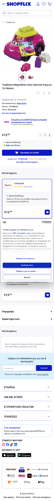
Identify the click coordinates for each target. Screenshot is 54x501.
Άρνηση (27, 277)
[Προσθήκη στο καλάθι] (47, 212)
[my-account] (38, 4)
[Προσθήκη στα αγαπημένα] (38, 93)
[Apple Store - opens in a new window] (9, 455)
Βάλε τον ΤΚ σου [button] (13, 145)
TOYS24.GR (22, 159)
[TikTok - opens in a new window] (12, 444)
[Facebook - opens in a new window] (8, 444)
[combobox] (27, 13)
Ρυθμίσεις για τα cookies (26, 271)
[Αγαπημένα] (44, 4)
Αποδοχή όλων (27, 265)
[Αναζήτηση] (5, 13)
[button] (3, 4)
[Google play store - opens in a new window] (24, 455)
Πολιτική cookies (23, 497)
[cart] (50, 4)
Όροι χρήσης (9, 497)
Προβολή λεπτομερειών (25, 259)
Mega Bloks (21, 103)
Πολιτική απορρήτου (41, 497)
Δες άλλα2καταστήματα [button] (27, 162)
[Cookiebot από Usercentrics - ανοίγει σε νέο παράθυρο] (40, 222)
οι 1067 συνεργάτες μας (20, 233)
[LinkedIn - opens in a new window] (16, 444)
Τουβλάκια (10, 22)
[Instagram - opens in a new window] (4, 444)
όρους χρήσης (43, 374)
